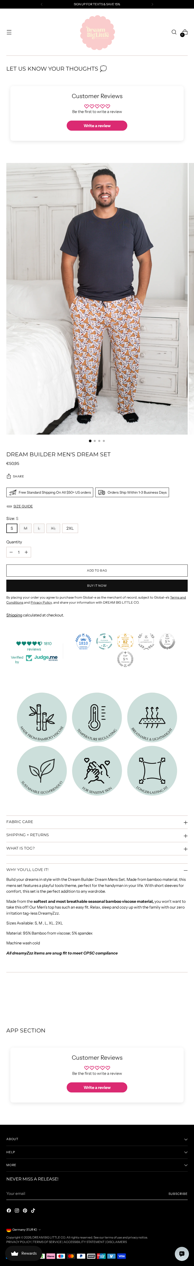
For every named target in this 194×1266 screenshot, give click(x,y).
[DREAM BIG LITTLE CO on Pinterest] (25, 1211)
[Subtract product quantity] (11, 552)
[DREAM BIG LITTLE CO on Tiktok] (34, 1211)
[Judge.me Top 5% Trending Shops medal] (125, 659)
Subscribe (177, 1194)
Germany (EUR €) (24, 1229)
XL (53, 528)
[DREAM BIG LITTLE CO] (97, 32)
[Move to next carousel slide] (183, 1000)
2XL (70, 528)
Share (18, 476)
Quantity (14, 542)
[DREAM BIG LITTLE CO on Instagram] (17, 1211)
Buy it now (97, 585)
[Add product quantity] (26, 552)
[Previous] (41, 4)
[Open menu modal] (9, 32)
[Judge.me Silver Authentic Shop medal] (146, 641)
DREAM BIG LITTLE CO (48, 1237)
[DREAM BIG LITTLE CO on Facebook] (9, 1211)
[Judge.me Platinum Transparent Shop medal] (104, 641)
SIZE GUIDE (23, 506)
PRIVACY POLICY (18, 1242)
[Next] (152, 4)
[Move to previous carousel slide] (171, 1000)
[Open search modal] (174, 32)
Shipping (14, 615)
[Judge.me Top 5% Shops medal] (167, 641)
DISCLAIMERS (116, 1242)
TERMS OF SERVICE (47, 1242)
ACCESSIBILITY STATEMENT (84, 1242)
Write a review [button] (97, 125)
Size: (12, 518)
